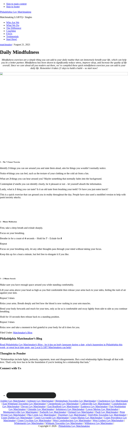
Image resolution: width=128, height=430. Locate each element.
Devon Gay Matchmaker (33, 406)
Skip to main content (16, 3)
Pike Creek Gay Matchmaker (41, 415)
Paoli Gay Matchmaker (106, 412)
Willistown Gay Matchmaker (98, 423)
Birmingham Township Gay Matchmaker (75, 401)
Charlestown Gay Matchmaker (113, 401)
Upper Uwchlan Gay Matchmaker (34, 420)
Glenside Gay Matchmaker (40, 409)
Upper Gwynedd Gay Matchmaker (51, 417)
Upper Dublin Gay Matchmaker (17, 417)
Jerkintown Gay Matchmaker (70, 409)
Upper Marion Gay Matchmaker (86, 417)
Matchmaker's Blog (22, 332)
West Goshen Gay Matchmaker (108, 420)
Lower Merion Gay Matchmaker (102, 409)
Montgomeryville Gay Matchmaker (20, 412)
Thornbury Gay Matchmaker (72, 415)
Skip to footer (13, 6)
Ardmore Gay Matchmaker (40, 401)
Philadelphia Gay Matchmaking (15, 12)
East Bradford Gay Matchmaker (63, 406)
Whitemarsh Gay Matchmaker (29, 423)
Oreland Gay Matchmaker (81, 412)
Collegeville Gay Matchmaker (95, 403)
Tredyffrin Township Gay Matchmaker (107, 415)
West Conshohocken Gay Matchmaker (72, 420)
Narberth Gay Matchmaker (53, 412)
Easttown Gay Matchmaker (94, 406)
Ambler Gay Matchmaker (12, 401)
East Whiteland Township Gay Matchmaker (24, 403)
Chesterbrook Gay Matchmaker (63, 403)
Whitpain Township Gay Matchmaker (64, 423)
